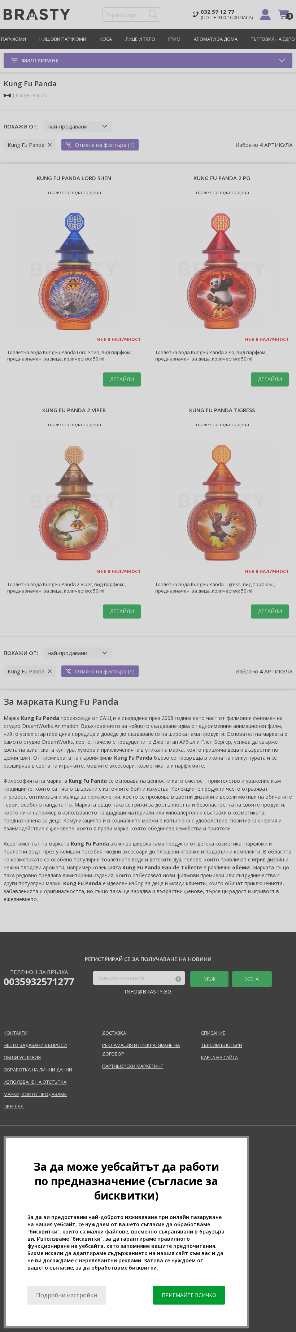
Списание (213, 1033)
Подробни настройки (66, 1295)
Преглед (13, 1106)
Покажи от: (21, 126)
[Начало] (7, 95)
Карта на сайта (219, 1057)
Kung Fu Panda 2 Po (222, 178)
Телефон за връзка (39, 977)
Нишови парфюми (62, 39)
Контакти (15, 1033)
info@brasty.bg (148, 991)
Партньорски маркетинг (132, 1066)
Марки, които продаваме (35, 1094)
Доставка (114, 1033)
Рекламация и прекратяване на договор (141, 1049)
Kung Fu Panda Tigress (222, 410)
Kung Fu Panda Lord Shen (74, 178)
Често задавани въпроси (35, 1045)
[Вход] (265, 14)
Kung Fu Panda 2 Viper (74, 410)
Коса (106, 39)
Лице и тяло (140, 39)
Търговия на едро (273, 39)
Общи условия (22, 1057)
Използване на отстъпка (35, 1082)
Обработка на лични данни (38, 1069)
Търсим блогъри (221, 1045)
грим (174, 39)
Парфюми (13, 39)
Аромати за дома (216, 39)
